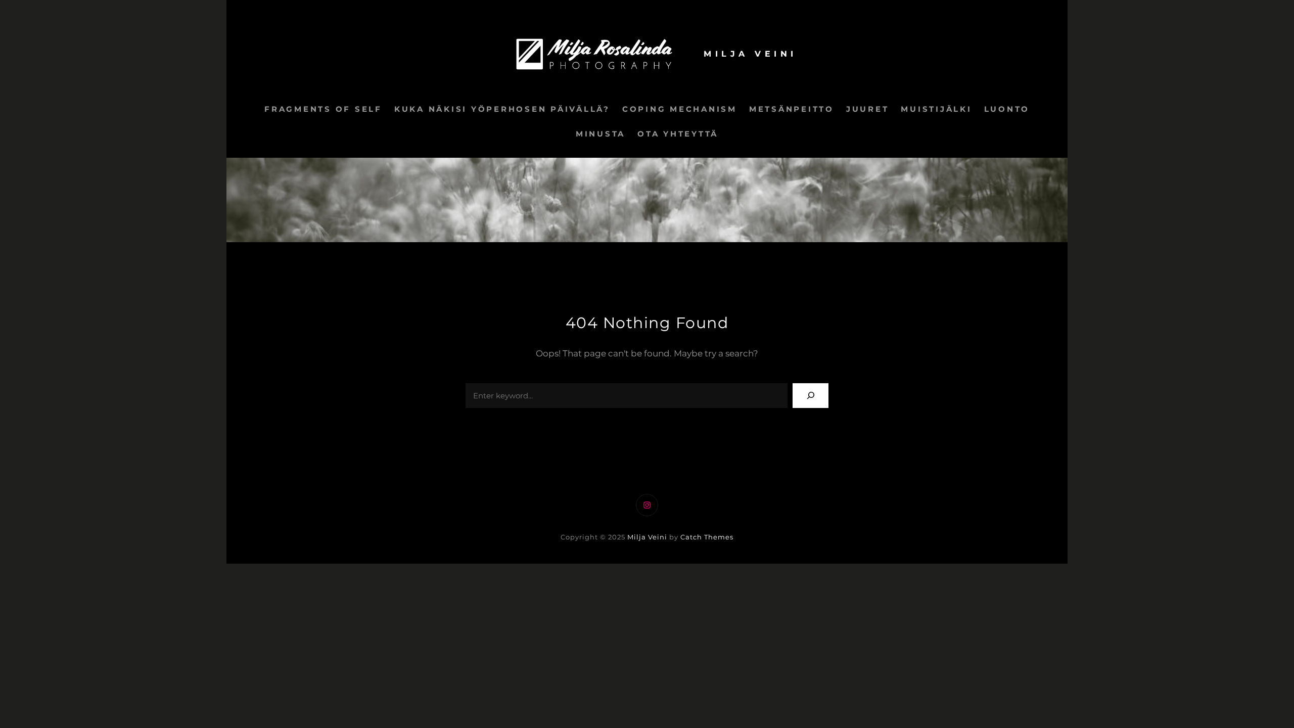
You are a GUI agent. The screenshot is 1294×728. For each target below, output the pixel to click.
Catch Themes (706, 537)
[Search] (810, 395)
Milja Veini (750, 54)
